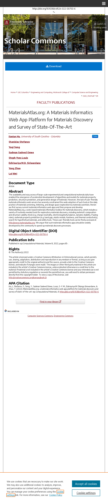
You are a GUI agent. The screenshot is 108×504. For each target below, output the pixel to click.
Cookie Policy (55, 495)
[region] (54, 488)
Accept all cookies (86, 483)
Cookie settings (86, 492)
